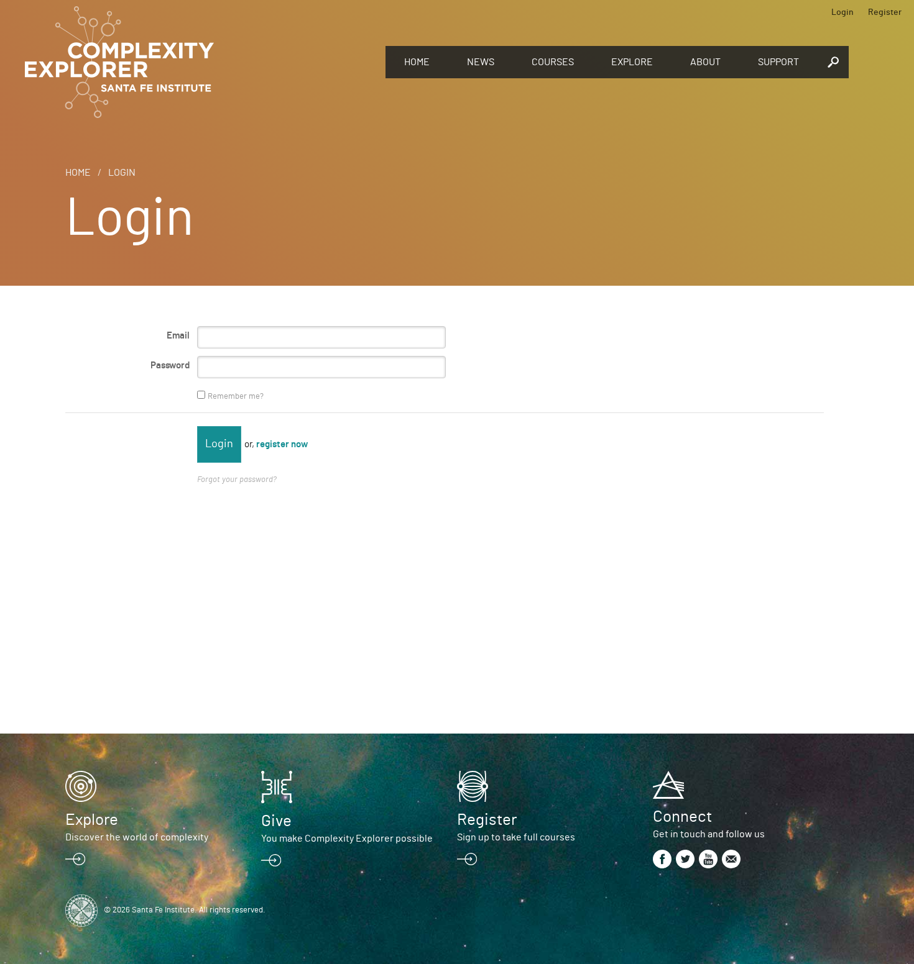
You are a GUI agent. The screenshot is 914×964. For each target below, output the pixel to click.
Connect (682, 817)
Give (276, 821)
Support (778, 62)
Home (417, 62)
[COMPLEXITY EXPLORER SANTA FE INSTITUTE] (199, 62)
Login (842, 12)
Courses (553, 62)
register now (282, 444)
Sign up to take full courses (516, 837)
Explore (632, 62)
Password (170, 365)
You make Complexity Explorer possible (347, 839)
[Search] (833, 62)
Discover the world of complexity (136, 837)
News (480, 62)
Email (178, 335)
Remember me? (236, 397)
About (705, 62)
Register (885, 12)
